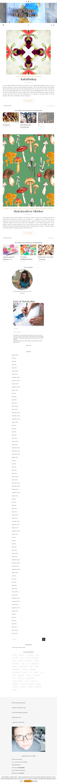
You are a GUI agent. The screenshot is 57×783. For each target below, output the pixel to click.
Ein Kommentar (50, 105)
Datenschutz (16, 342)
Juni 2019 (14, 617)
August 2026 (15, 355)
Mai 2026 (14, 364)
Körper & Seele (30, 678)
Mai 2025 (14, 396)
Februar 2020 (15, 591)
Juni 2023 (14, 463)
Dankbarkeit (16, 663)
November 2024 (16, 415)
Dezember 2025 (16, 377)
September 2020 (16, 569)
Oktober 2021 (15, 527)
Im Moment (38, 76)
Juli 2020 (14, 575)
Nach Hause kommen (17, 759)
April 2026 (14, 367)
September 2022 (16, 492)
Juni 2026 (14, 361)
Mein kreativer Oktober (28, 211)
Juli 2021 (14, 537)
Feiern (31, 666)
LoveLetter (34, 681)
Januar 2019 (15, 633)
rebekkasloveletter (7, 105)
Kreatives (21, 678)
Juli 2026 (14, 358)
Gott (30, 672)
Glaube (29, 76)
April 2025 (14, 399)
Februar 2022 (15, 515)
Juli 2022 (14, 499)
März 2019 (14, 627)
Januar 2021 (15, 556)
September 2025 (16, 387)
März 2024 (14, 438)
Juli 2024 (14, 425)
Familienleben (23, 666)
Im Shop (25, 208)
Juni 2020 (14, 579)
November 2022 (16, 486)
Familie (15, 666)
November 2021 (16, 524)
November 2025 (16, 380)
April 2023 (14, 470)
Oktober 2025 (15, 383)
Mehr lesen (34, 781)
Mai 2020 (14, 582)
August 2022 (15, 495)
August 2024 (15, 422)
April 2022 (14, 508)
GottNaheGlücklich (16, 764)
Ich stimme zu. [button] (28, 781)
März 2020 (14, 588)
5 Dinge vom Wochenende (18, 722)
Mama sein (15, 684)
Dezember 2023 (16, 447)
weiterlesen (28, 100)
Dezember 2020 (16, 559)
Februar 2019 (15, 630)
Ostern (39, 684)
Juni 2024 (14, 428)
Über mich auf (18, 767)
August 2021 (15, 534)
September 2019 (16, 607)
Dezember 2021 (16, 521)
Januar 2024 (15, 444)
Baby (37, 655)
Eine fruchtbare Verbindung (18, 770)
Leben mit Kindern (33, 208)
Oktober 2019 (15, 604)
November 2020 (16, 563)
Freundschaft (16, 669)
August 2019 (15, 611)
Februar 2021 (15, 553)
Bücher (21, 660)
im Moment (21, 675)
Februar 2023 (15, 476)
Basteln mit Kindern (33, 657)
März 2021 (14, 550)
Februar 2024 (15, 441)
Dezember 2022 (16, 483)
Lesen (26, 681)
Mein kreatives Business (27, 684)
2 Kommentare (51, 238)
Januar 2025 (15, 409)
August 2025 (15, 390)
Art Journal (13, 208)
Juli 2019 (14, 614)
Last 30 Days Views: (17, 647)
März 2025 (14, 403)
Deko (23, 663)
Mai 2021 (14, 543)
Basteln (22, 657)
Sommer (30, 686)
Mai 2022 (14, 505)
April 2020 (14, 585)
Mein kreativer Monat (47, 208)
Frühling (25, 669)
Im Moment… (7, 125)
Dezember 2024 (16, 412)
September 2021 (16, 531)
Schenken (15, 686)
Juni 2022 (14, 502)
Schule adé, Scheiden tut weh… (19, 707)
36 (38, 125)
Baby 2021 (15, 657)
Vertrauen (38, 686)
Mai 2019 (14, 620)
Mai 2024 (14, 431)
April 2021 (14, 547)
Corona (36, 660)
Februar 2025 (15, 406)
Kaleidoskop (28, 79)
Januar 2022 (15, 518)
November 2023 (16, 451)
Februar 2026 (15, 371)
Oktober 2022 (15, 489)
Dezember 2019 (16, 598)
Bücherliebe (28, 660)
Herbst (20, 208)
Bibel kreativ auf (18, 773)
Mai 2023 (14, 467)
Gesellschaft (16, 672)
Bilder (18, 76)
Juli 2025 (14, 393)
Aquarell (6, 208)
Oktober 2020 (15, 566)
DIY (28, 663)
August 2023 (15, 457)
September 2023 (16, 454)
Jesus (14, 678)
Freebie (37, 666)
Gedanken (23, 76)
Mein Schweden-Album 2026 (18, 702)
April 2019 (14, 623)
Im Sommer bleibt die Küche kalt (19, 712)
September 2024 (16, 419)
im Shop (29, 675)
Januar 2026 (15, 374)
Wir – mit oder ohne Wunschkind (19, 762)
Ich (33, 76)
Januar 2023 (15, 479)
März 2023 (14, 473)
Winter (15, 689)
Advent (15, 655)
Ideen (14, 675)
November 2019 (16, 601)
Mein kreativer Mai (16, 717)
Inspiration (37, 675)
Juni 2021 (14, 540)
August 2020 (15, 572)
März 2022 (14, 511)
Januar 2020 (15, 595)
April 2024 (14, 435)
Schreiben (23, 686)
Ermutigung (35, 663)
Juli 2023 (14, 460)
